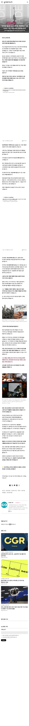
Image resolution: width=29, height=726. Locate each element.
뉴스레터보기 (21, 367)
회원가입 (8, 367)
